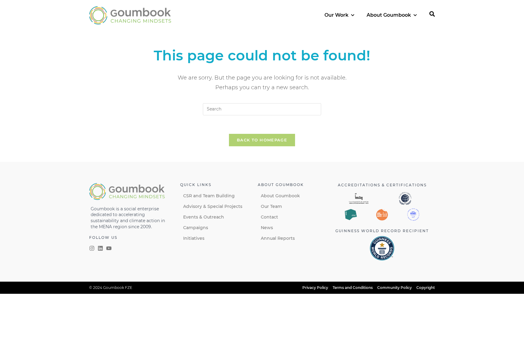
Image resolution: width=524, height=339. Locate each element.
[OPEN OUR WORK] (352, 15)
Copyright (425, 287)
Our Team (271, 206)
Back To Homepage (262, 139)
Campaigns (195, 227)
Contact (269, 217)
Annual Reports (278, 238)
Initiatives (193, 238)
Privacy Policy (315, 287)
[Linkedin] (100, 248)
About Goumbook (280, 195)
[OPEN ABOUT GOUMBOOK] (415, 15)
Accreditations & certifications (382, 185)
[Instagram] (92, 248)
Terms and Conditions (353, 287)
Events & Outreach (203, 217)
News (267, 227)
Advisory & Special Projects (212, 206)
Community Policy (394, 287)
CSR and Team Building (209, 195)
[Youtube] (109, 248)
